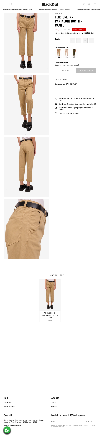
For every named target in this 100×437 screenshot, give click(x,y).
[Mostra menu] (5, 4)
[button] (10, 4)
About (53, 403)
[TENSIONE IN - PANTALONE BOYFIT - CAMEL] (50, 295)
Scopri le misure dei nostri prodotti (67, 65)
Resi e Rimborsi (9, 406)
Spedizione (7, 403)
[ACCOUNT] (89, 4)
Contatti (54, 406)
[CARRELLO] (94, 4)
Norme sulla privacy (84, 425)
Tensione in (58, 13)
